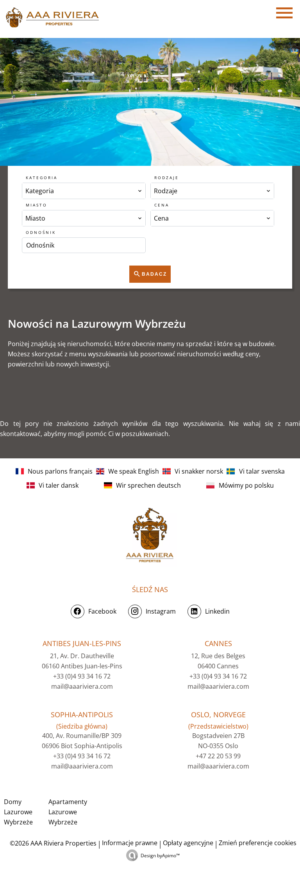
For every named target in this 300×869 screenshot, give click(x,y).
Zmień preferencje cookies (257, 842)
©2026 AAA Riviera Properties (52, 843)
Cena (161, 205)
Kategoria (41, 177)
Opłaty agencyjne (188, 842)
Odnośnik (41, 232)
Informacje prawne (129, 842)
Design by (160, 855)
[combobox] (83, 191)
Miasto (36, 205)
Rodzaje (166, 177)
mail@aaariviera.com (82, 686)
